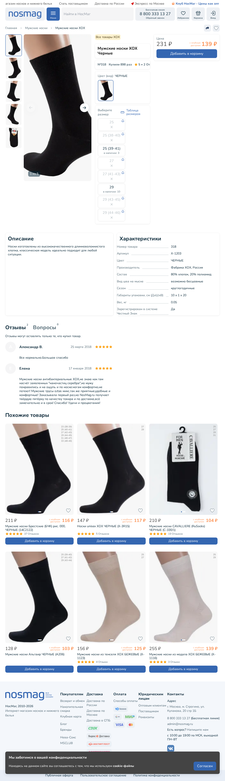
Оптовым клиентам (152, 705)
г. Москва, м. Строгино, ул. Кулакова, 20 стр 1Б (186, 709)
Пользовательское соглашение (103, 775)
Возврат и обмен (72, 701)
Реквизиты (146, 717)
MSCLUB (66, 743)
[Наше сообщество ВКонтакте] (170, 748)
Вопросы (44, 327)
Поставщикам (148, 711)
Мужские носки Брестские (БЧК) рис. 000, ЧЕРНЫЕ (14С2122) (35, 528)
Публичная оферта (59, 775)
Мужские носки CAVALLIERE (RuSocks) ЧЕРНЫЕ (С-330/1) (177, 528)
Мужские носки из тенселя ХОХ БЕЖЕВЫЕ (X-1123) (110, 656)
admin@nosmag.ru (180, 724)
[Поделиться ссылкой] (207, 28)
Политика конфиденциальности (156, 775)
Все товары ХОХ (108, 37)
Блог (63, 724)
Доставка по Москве (96, 713)
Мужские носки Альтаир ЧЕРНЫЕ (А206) (34, 654)
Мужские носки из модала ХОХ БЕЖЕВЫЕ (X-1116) (182, 656)
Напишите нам (197, 730)
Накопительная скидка (71, 709)
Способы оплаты (125, 701)
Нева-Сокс (68, 737)
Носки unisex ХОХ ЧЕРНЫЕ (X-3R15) (103, 526)
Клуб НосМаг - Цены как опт (197, 4)
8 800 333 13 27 (178, 718)
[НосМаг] (25, 14)
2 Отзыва (148, 65)
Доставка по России (109, 4)
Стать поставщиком (73, 4)
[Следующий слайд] (84, 107)
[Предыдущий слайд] (30, 107)
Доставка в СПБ (98, 720)
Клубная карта (71, 716)
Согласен (205, 766)
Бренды (65, 730)
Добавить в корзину (186, 53)
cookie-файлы (123, 766)
